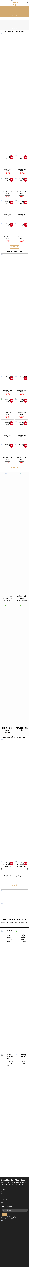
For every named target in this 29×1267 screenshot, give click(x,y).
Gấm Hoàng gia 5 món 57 (21, 192)
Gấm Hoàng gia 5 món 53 (21, 237)
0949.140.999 (10, 1184)
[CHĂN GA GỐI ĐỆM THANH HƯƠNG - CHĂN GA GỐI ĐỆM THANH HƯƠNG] (14, 3)
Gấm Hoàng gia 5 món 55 (21, 215)
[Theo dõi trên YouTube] (14, 1217)
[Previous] (1, 872)
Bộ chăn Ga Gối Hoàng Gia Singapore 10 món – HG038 (21, 877)
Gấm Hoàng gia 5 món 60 (7, 170)
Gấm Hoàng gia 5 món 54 (7, 237)
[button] (2, 3)
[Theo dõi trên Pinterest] (10, 1217)
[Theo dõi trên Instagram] (6, 1217)
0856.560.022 (19, 1184)
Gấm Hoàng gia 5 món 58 (7, 192)
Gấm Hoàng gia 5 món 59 (21, 170)
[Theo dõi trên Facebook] (3, 1217)
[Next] (28, 872)
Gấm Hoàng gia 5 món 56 (7, 215)
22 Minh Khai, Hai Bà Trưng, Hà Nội (16, 1182)
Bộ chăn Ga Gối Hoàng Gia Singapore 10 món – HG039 (7, 877)
